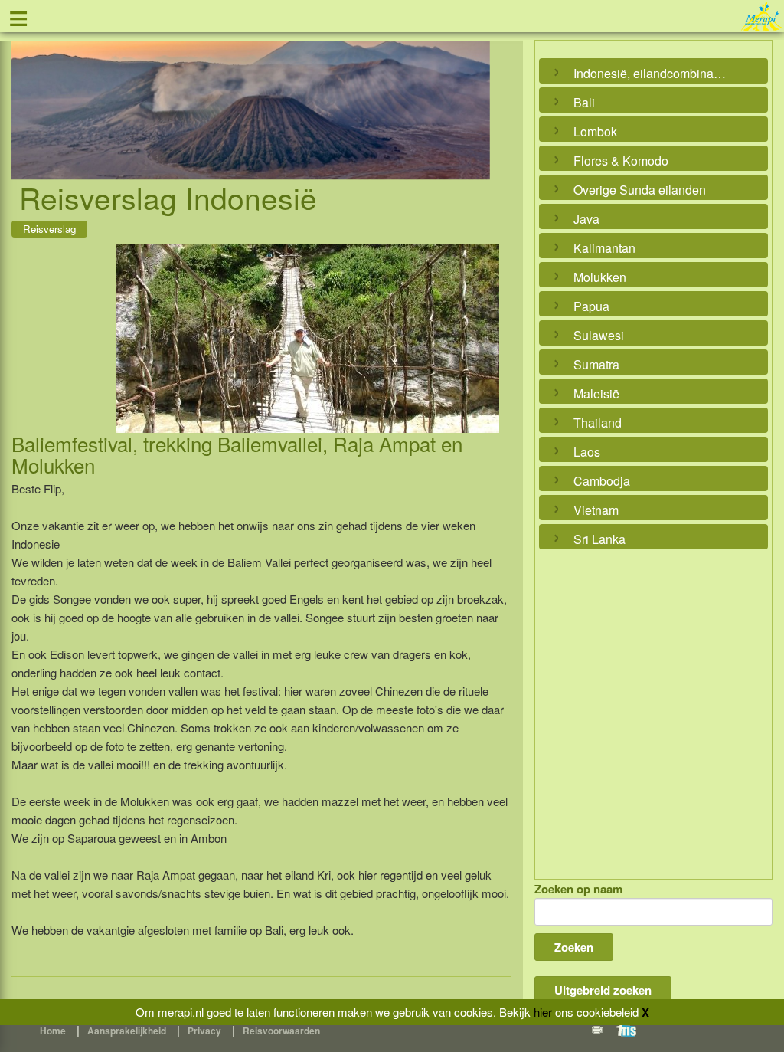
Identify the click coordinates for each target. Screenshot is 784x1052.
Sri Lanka (599, 539)
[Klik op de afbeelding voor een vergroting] (307, 338)
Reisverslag (49, 228)
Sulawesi (598, 335)
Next (474, 92)
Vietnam (596, 510)
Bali (584, 102)
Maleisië (596, 393)
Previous (26, 92)
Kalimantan (604, 248)
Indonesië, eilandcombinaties (649, 73)
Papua (591, 306)
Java (586, 219)
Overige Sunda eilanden (639, 189)
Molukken (599, 277)
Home (53, 1030)
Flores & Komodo (620, 160)
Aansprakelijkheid (126, 1030)
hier (543, 1012)
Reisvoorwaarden (281, 1030)
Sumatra (596, 364)
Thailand (597, 422)
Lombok (595, 131)
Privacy (204, 1030)
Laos (586, 451)
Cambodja (601, 481)
